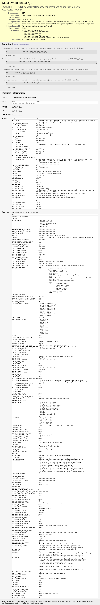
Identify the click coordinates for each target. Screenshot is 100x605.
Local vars (11, 55)
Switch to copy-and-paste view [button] (21, 44)
